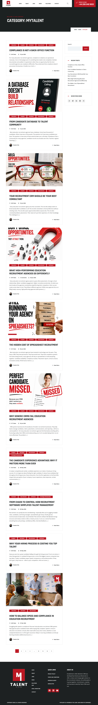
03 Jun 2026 (23, 423)
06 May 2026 (23, 509)
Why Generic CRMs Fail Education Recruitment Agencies (27, 418)
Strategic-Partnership (16, 455)
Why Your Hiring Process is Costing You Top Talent (33, 545)
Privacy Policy (51, 674)
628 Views (13, 623)
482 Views (13, 203)
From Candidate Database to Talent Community (28, 123)
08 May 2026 (23, 467)
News (40, 3)
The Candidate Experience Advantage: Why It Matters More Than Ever (33, 462)
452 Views (13, 128)
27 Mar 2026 (23, 623)
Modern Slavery (52, 680)
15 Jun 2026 (23, 54)
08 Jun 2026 (33, 277)
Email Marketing (36, 688)
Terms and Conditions (53, 677)
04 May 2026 (23, 550)
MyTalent (31, 45)
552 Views (13, 467)
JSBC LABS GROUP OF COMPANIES (83, 702)
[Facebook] (49, 690)
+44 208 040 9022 (86, 4)
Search (70, 44)
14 (47, 651)
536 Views (13, 509)
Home (20, 3)
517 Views (13, 423)
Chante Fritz (16, 70)
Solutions (48, 3)
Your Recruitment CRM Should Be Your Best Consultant (33, 198)
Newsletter (51, 684)
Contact (57, 3)
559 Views (13, 550)
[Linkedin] (53, 690)
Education (13, 45)
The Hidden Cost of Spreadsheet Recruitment (33, 344)
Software (51, 45)
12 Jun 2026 (23, 128)
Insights (23, 45)
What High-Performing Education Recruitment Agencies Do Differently (29, 272)
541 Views (13, 349)
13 (42, 651)
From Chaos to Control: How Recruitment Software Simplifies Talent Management (32, 504)
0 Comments (23, 277)
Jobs (33, 3)
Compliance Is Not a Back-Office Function (31, 50)
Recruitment (41, 45)
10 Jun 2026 (23, 203)
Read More (56, 70)
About (27, 3)
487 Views (13, 277)
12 (38, 651)
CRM (33, 685)
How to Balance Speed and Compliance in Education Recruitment (31, 617)
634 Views (13, 54)
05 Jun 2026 (23, 349)
